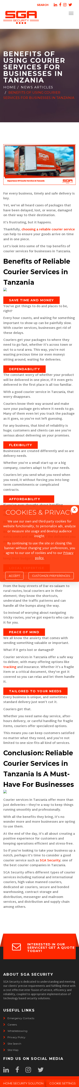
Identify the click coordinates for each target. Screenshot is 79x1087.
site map (12, 1050)
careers (12, 1024)
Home (9, 87)
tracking (10, 667)
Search (42, 5)
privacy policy (16, 1037)
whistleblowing (17, 1031)
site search (14, 1043)
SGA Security (50, 860)
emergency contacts (20, 1018)
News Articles (37, 87)
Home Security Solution (23, 1083)
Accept (14, 575)
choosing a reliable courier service (48, 229)
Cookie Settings (62, 1083)
